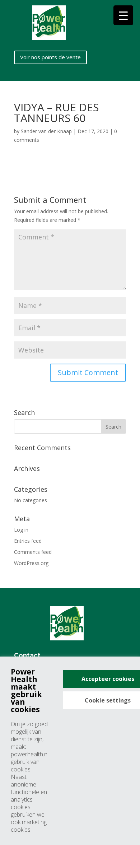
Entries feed (28, 540)
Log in (21, 529)
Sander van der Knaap (46, 131)
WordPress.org (31, 563)
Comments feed (33, 551)
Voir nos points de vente (50, 57)
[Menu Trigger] (123, 15)
